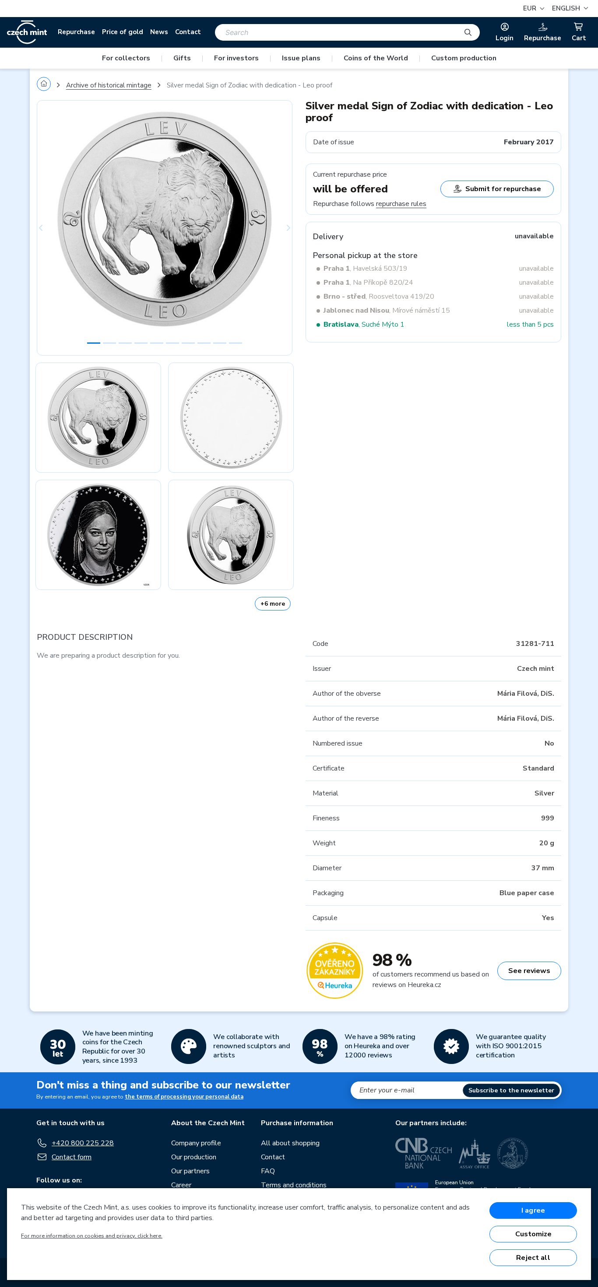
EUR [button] (530, 8)
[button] (569, 8)
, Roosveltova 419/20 (379, 296)
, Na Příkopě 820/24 (368, 282)
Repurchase (76, 32)
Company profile (196, 1143)
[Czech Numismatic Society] (512, 1153)
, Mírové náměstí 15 (387, 310)
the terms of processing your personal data (184, 1097)
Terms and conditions (294, 1185)
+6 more (272, 604)
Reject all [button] (533, 1258)
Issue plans (301, 58)
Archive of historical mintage (108, 85)
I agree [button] (533, 1210)
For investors (236, 58)
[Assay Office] (474, 1153)
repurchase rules (401, 204)
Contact (188, 32)
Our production (193, 1157)
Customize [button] (533, 1234)
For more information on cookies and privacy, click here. (91, 1236)
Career (181, 1185)
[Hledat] (468, 32)
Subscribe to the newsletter (511, 1090)
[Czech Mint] (27, 32)
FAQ (268, 1171)
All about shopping (290, 1143)
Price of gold (122, 32)
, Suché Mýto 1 (364, 324)
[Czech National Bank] (423, 1153)
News (159, 32)
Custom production (463, 58)
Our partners (190, 1171)
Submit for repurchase (503, 189)
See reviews (529, 971)
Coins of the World (376, 58)
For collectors (126, 58)
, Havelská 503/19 (366, 268)
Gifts (182, 58)
